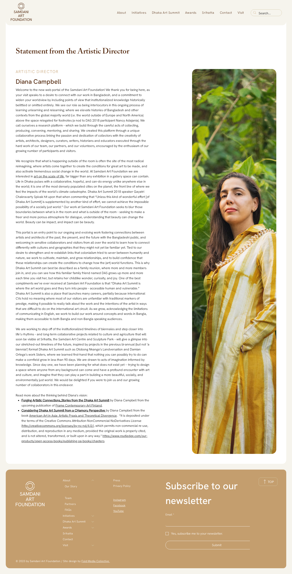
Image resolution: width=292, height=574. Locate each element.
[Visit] (93, 545)
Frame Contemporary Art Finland (78, 405)
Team (68, 498)
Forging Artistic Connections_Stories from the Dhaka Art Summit (65, 400)
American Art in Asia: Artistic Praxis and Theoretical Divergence (73, 415)
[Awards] (93, 528)
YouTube (118, 511)
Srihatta (68, 533)
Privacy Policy (122, 486)
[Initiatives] (93, 516)
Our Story (71, 486)
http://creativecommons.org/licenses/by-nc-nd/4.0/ (57, 426)
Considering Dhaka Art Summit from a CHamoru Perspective (63, 410)
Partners (70, 504)
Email (169, 514)
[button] (121, 13)
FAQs (68, 510)
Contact (68, 539)
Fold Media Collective (95, 561)
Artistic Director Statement (81, 492)
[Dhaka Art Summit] (93, 522)
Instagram (119, 500)
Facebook (119, 505)
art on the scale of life (49, 176)
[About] (93, 481)
